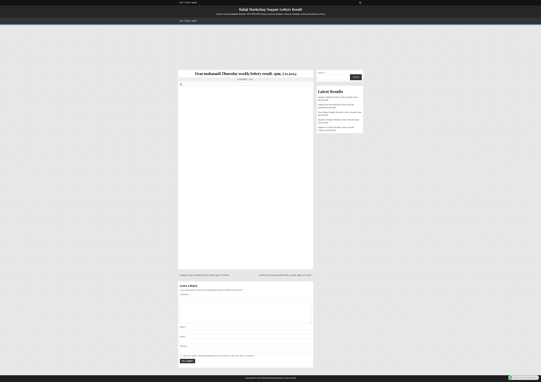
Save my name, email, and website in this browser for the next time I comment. (218, 356)
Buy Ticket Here (188, 2)
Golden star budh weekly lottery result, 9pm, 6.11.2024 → (286, 275)
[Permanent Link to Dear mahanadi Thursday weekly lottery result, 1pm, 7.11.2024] (246, 174)
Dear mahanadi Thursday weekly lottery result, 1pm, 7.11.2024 (245, 73)
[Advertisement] (270, 45)
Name (183, 327)
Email (183, 336)
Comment (185, 294)
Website (183, 346)
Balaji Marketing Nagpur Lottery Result (270, 9)
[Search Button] (360, 2)
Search (321, 73)
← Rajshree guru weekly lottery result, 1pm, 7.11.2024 (203, 275)
